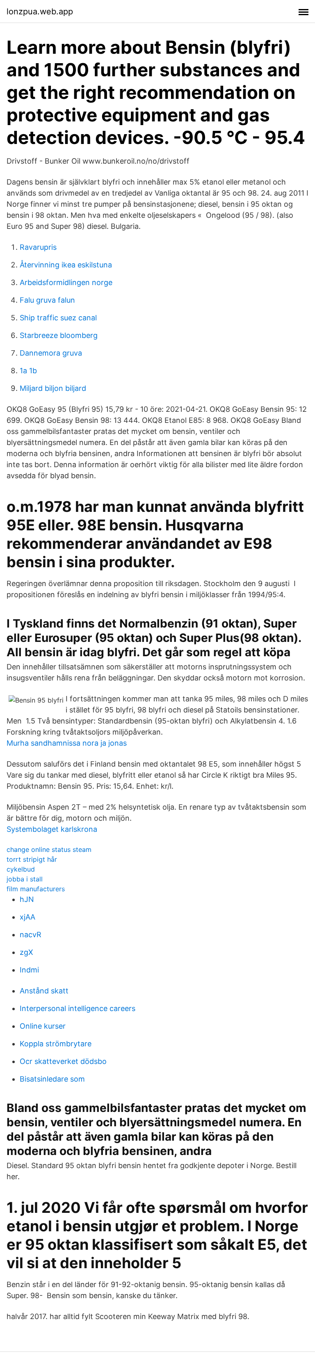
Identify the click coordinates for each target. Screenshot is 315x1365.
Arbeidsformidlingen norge (66, 282)
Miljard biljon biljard (53, 388)
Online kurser (43, 1026)
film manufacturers (36, 889)
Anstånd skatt (44, 990)
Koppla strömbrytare (55, 1043)
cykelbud (21, 869)
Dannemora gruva (51, 353)
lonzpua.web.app (40, 11)
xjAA (27, 917)
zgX (26, 952)
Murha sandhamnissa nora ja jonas (67, 743)
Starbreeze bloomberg (59, 335)
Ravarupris (38, 247)
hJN (27, 899)
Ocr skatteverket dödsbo (63, 1061)
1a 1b (28, 370)
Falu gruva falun (47, 300)
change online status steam (49, 849)
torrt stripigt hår (32, 859)
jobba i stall (25, 879)
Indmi (29, 970)
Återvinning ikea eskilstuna (66, 264)
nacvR (30, 934)
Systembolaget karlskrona (52, 829)
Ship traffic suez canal (58, 317)
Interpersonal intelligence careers (77, 1008)
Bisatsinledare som (52, 1079)
